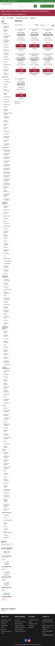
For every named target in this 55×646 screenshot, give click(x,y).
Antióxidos (6, 374)
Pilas (5, 256)
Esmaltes (6, 377)
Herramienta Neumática (7, 137)
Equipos (5, 408)
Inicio (3, 21)
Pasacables (6, 253)
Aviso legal (17, 620)
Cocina (5, 477)
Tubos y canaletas (6, 270)
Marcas (3, 541)
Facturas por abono (33, 623)
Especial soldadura (6, 342)
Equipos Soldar (5, 93)
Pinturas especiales (6, 391)
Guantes (6, 347)
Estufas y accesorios (6, 480)
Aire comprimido (6, 90)
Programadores (7, 261)
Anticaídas (6, 338)
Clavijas (5, 228)
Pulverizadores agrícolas (7, 438)
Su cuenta (32, 616)
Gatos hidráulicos (6, 191)
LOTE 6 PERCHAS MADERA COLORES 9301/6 (7, 566)
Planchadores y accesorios (7, 490)
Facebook (3, 610)
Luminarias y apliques (6, 250)
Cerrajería (6, 44)
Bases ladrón (7, 216)
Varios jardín (7, 443)
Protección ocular (6, 358)
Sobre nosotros (18, 623)
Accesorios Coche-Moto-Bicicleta (7, 505)
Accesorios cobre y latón (7, 280)
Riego (5, 441)
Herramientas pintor (7, 371)
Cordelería (6, 47)
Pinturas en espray (6, 387)
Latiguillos (6, 302)
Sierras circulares (6, 121)
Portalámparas (7, 258)
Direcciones (31, 625)
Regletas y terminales (6, 266)
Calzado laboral (6, 332)
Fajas (5, 345)
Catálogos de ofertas (6, 620)
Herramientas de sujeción (7, 176)
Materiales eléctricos (5, 203)
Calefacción (6, 515)
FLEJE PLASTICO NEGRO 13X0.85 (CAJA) (21, 85)
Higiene (5, 526)
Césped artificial (5, 447)
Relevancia (44, 25)
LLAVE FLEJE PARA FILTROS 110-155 (34, 34)
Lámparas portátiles (6, 244)
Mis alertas (31, 627)
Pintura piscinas (6, 380)
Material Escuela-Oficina (6, 500)
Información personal (34, 620)
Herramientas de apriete (7, 158)
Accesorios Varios (6, 213)
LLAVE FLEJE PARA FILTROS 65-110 (20, 34)
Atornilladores (7, 82)
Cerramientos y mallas (7, 418)
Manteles (6, 483)
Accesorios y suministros (7, 144)
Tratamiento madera (6, 400)
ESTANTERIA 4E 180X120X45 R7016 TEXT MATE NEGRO (7, 577)
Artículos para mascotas (7, 468)
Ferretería (8, 11)
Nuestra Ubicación (19, 629)
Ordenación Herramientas (7, 183)
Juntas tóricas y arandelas (7, 298)
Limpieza (6, 529)
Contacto (3, 1)
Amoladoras (7, 79)
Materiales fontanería (5, 276)
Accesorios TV (7, 210)
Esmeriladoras (7, 96)
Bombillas (6, 218)
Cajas (5, 221)
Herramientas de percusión (7, 172)
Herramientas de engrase (7, 165)
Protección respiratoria (6, 361)
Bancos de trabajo (6, 187)
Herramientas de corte (7, 161)
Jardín (4, 14)
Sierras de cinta (6, 128)
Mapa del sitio (4, 622)
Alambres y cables (6, 30)
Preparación (7, 394)
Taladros (6, 84)
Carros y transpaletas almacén (7, 41)
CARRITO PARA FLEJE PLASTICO (48, 59)
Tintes (5, 396)
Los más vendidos (6, 548)
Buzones (6, 33)
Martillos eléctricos (6, 110)
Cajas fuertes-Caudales (7, 36)
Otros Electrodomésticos (8, 532)
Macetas (6, 427)
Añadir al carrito (20, 46)
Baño (5, 471)
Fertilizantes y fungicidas (7, 424)
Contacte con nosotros (20, 631)
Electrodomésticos (19, 14)
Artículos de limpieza (6, 464)
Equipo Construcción (7, 50)
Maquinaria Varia (6, 140)
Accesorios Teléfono (6, 207)
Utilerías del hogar (6, 509)
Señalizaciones (7, 64)
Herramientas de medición (7, 169)
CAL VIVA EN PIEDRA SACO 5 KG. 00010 (7, 556)
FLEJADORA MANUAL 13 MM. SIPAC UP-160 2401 (48, 35)
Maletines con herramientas (7, 150)
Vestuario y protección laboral (40, 11)
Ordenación (6, 59)
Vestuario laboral (6, 335)
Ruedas (5, 62)
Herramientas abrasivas (7, 154)
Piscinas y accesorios (6, 434)
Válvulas (6, 320)
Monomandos (7, 304)
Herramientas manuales (7, 411)
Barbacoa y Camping (6, 415)
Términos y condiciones (20, 622)
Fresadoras (6, 99)
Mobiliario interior (6, 486)
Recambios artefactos (6, 311)
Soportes (6, 67)
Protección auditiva (6, 350)
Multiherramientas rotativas (8, 113)
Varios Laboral (7, 364)
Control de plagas (6, 460)
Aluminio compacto (6, 284)
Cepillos (5, 87)
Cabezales (6, 287)
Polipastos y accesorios (6, 117)
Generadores (7, 102)
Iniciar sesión (41, 1)
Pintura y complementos (6, 368)
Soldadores (6, 131)
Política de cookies (19, 625)
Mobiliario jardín (6, 431)
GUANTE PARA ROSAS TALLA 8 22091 (7, 587)
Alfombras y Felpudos (6, 457)
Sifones (5, 314)
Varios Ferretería (6, 73)
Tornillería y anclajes (6, 70)
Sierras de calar (6, 124)
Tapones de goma (6, 317)
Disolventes (6, 403)
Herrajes (6, 57)
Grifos (5, 295)
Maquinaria (16, 11)
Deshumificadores (8, 520)
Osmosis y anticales (6, 307)
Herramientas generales (7, 180)
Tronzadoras (7, 134)
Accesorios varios (6, 323)
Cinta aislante (7, 226)
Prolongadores (7, 263)
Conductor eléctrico (6, 232)
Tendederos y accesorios (7, 496)
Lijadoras (6, 107)
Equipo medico (5, 523)
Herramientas (25, 11)
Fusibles (5, 238)
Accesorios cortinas (6, 453)
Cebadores (6, 223)
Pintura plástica (5, 384)
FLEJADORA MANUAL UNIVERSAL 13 (21, 59)
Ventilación (6, 537)
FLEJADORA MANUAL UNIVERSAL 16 (34, 59)
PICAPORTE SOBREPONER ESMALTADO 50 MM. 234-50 (7, 596)
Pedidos (30, 622)
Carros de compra (6, 474)
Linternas (6, 247)
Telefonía (6, 535)
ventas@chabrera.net (47, 635)
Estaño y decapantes (6, 292)
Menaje (9, 14)
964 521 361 (14, 1)
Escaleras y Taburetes (6, 54)
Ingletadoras (7, 104)
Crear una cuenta (50, 1)
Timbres (5, 273)
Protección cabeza (6, 354)
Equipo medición (6, 235)
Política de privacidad (20, 627)
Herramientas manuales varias (7, 195)
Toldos (5, 421)
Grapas (5, 241)
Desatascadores (8, 289)
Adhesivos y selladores (6, 26)
